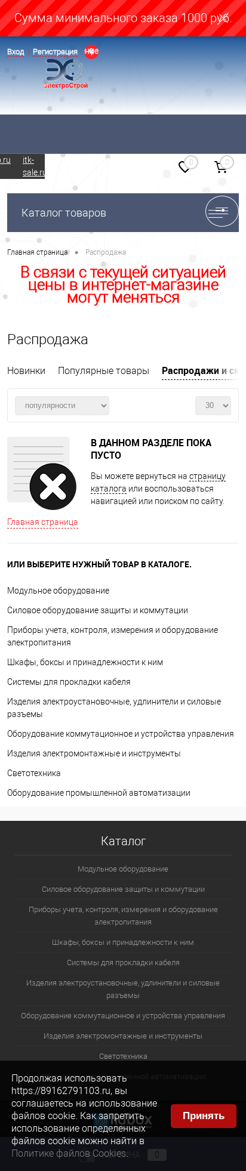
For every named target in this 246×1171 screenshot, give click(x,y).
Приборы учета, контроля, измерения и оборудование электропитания (123, 915)
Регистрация (55, 51)
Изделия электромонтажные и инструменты (94, 753)
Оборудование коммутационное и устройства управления (120, 734)
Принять (204, 1115)
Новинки (26, 370)
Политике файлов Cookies (68, 1153)
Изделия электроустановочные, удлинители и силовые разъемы (123, 989)
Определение (91, 50)
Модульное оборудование (58, 590)
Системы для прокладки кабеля (69, 682)
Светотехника (34, 773)
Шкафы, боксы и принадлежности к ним (85, 662)
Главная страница (42, 522)
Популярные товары (103, 370)
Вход (15, 51)
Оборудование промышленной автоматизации (98, 793)
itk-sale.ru (35, 166)
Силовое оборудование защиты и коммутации (97, 610)
